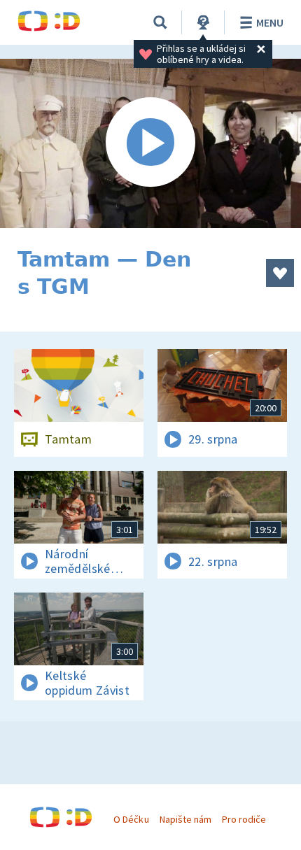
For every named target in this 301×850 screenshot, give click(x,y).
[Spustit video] (150, 143)
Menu (270, 22)
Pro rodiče (244, 819)
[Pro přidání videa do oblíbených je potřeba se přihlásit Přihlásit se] (280, 273)
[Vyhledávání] (160, 22)
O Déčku (130, 819)
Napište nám (185, 819)
